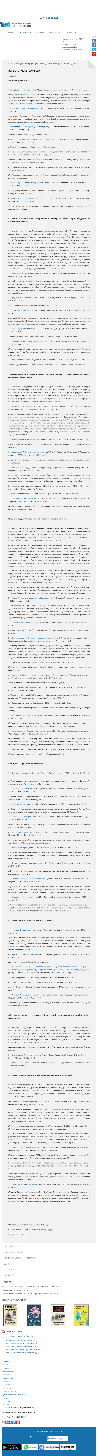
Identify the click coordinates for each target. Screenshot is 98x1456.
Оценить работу (55, 32)
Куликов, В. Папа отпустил (23, 1163)
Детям (7, 1264)
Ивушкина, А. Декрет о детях (25, 297)
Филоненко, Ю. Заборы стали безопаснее (29, 198)
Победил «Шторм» (19, 847)
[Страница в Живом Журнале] (94, 50)
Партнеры (6, 1381)
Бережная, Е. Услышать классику (26, 1055)
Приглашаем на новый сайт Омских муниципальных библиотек (30, 1293)
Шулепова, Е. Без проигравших (25, 897)
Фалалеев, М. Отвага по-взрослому (27, 182)
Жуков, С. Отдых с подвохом (25, 954)
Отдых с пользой (18, 982)
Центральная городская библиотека (20, 1336)
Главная (10, 32)
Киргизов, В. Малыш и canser (26, 406)
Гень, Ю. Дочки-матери (20, 90)
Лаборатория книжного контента (16, 1290)
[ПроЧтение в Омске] (94, 46)
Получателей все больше (22, 359)
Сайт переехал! (49, 17)
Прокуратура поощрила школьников (27, 863)
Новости (6, 1365)
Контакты (71, 32)
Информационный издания (38, 63)
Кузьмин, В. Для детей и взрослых (27, 328)
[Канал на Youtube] (94, 55)
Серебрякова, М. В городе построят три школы (32, 731)
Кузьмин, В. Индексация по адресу (27, 341)
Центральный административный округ (22, 1349)
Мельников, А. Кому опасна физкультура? (30, 452)
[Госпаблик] (94, 42)
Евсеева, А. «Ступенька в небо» (25, 788)
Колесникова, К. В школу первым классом (32, 638)
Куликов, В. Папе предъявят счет (24, 108)
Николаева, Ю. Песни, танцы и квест (26, 126)
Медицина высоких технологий (25, 439)
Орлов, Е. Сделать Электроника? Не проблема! (30, 139)
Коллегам (9, 1269)
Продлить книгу (12, 1247)
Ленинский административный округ (21, 1352)
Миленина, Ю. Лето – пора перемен (28, 675)
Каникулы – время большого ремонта (28, 622)
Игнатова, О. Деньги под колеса (25, 310)
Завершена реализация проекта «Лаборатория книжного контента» (31, 1286)
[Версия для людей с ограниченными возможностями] (94, 37)
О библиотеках (25, 32)
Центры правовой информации (20, 1258)
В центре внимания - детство (65, 63)
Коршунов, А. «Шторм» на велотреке (28, 832)
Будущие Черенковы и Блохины (26, 773)
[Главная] (15, 24)
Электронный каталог (15, 1252)
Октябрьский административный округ (22, 1343)
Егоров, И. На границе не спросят (26, 1147)
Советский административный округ (21, 1346)
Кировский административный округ (21, 1340)
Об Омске (9, 1275)
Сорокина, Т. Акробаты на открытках (29, 878)
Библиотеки (7, 1368)
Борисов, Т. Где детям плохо (23, 930)
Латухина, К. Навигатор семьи (25, 1184)
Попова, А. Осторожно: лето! (25, 498)
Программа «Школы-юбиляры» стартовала (30, 715)
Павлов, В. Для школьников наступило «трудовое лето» (37, 152)
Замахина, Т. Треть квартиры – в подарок (31, 273)
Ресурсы (40, 32)
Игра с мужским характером (23, 804)
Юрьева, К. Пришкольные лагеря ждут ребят (32, 995)
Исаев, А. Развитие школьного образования (31, 598)
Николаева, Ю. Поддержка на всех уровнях (30, 467)
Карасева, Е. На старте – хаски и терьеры (30, 816)
